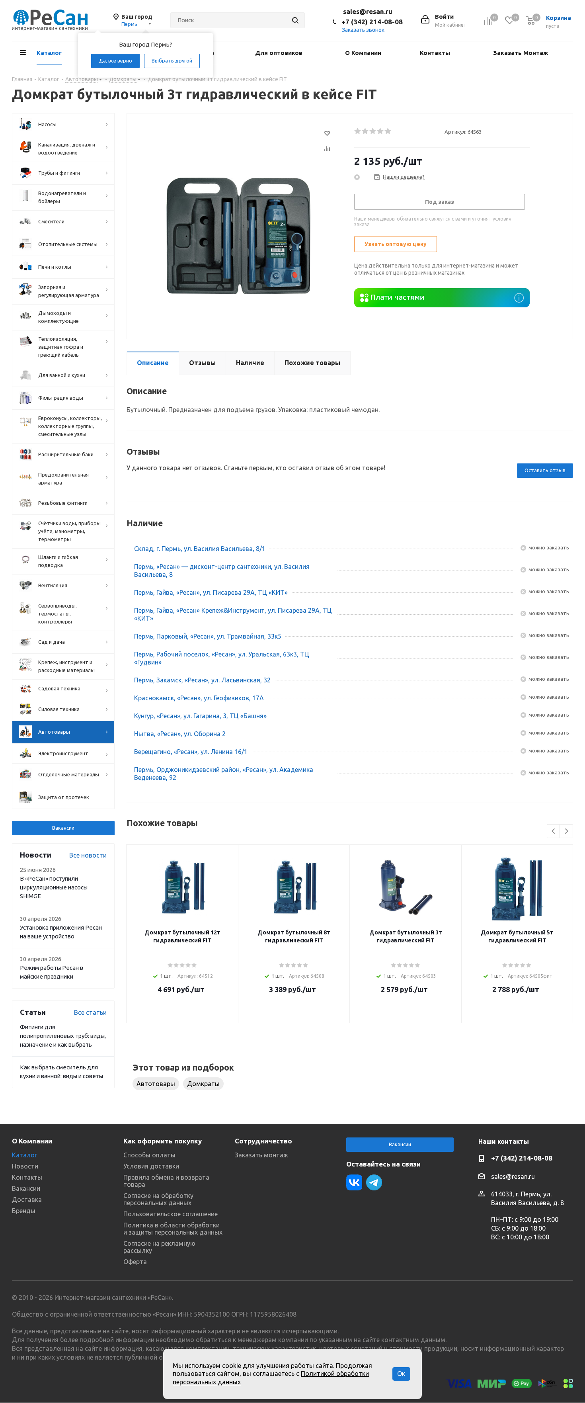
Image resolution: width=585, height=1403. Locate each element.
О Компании (32, 1141)
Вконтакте (354, 1182)
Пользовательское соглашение (170, 1213)
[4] (380, 131)
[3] (373, 131)
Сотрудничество (263, 1141)
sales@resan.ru (367, 11)
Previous (553, 831)
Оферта (135, 1261)
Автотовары (155, 1083)
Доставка (27, 1199)
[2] (365, 131)
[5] (388, 131)
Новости (25, 1166)
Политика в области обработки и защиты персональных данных (172, 1228)
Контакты (27, 1177)
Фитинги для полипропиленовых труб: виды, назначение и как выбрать (63, 1036)
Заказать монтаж (261, 1155)
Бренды (23, 1210)
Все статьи (90, 1012)
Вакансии (63, 827)
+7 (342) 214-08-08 (372, 21)
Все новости (88, 855)
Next (566, 831)
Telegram (374, 1182)
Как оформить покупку (162, 1141)
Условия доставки (151, 1166)
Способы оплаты (149, 1155)
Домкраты (203, 1083)
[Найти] (295, 20)
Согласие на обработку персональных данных (158, 1199)
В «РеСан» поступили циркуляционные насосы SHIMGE (54, 887)
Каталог (24, 1155)
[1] (358, 131)
